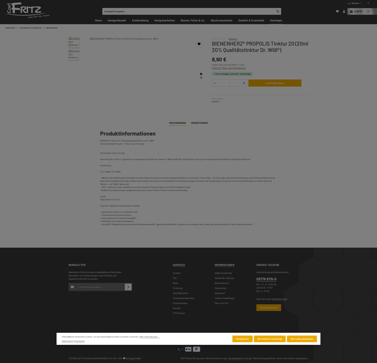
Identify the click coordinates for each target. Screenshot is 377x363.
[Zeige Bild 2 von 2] (201, 78)
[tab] (177, 123)
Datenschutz (221, 288)
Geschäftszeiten (180, 293)
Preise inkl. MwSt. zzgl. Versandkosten (229, 68)
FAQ (175, 278)
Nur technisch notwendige (270, 338)
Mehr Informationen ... (149, 336)
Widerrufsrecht (222, 283)
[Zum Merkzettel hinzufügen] (199, 44)
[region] (137, 73)
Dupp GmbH (135, 358)
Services (179, 265)
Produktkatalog (180, 303)
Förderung (178, 288)
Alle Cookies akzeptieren (302, 338)
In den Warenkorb (275, 83)
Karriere (177, 308)
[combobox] (188, 11)
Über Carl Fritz (221, 303)
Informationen (224, 265)
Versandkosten (236, 358)
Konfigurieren (242, 338)
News (175, 283)
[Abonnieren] (128, 287)
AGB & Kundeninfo (223, 273)
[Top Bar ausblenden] (368, 3)
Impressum (220, 293)
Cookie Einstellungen (225, 298)
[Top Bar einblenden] (368, 11)
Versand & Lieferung (224, 278)
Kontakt (176, 273)
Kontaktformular (279, 299)
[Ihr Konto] (344, 11)
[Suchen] (278, 11)
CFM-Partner (179, 313)
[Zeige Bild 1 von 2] (201, 74)
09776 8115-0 (266, 279)
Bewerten (233, 38)
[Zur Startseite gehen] (27, 10)
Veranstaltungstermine (183, 298)
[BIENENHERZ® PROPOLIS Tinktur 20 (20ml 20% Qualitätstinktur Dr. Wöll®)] (144, 69)
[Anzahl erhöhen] (244, 83)
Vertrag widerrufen (268, 307)
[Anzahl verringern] (215, 83)
